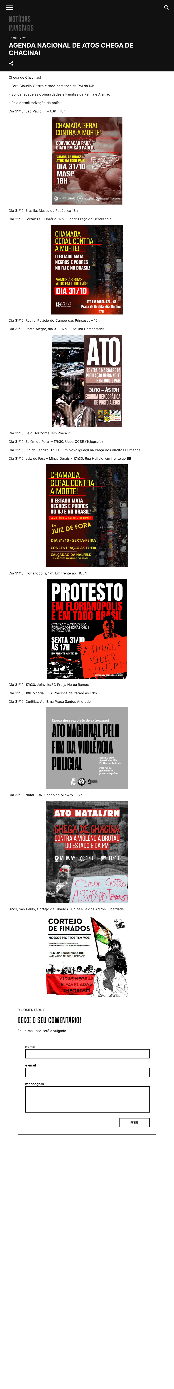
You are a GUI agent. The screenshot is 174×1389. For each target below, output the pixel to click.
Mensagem (34, 1084)
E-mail (30, 1065)
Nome (30, 1046)
